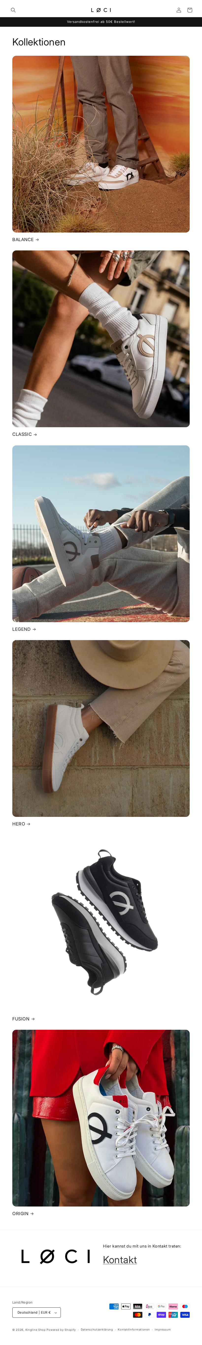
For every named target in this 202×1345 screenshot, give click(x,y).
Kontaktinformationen (134, 1329)
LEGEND (21, 629)
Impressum (163, 1329)
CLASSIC (22, 434)
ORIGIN (20, 1213)
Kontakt (120, 1260)
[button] (13, 10)
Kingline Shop (35, 1329)
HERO (18, 823)
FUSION (21, 1018)
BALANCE (23, 239)
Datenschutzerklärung (97, 1329)
